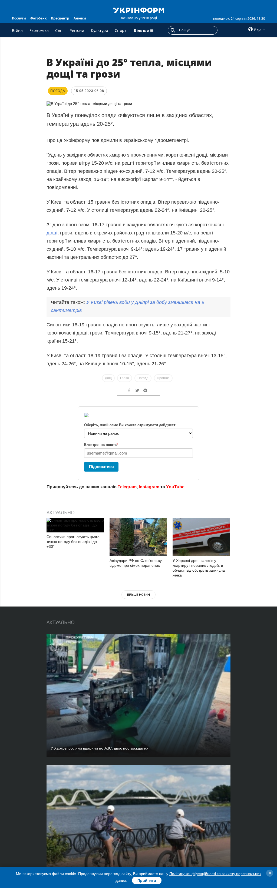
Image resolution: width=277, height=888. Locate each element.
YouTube (175, 487)
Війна (17, 30)
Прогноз (163, 378)
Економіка (39, 30)
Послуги (19, 18)
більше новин (138, 594)
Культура (99, 30)
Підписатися (101, 466)
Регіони (77, 30)
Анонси (80, 18)
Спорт (121, 30)
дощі (52, 233)
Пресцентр (60, 18)
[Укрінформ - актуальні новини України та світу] (138, 10)
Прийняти (146, 880)
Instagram (149, 487)
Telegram (127, 487)
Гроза (124, 378)
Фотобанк (38, 18)
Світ (59, 30)
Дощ (108, 378)
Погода (143, 378)
